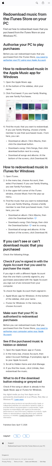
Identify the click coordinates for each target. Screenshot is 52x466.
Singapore (5, 455)
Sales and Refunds (31, 461)
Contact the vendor (26, 415)
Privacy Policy (6, 461)
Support (11, 443)
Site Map (43, 461)
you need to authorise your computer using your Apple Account (25, 331)
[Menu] (49, 3)
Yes (17, 436)
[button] (37, 3)
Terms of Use (18, 461)
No (26, 436)
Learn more (18, 399)
